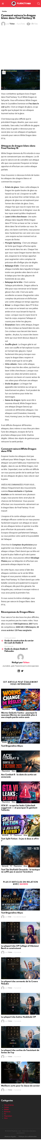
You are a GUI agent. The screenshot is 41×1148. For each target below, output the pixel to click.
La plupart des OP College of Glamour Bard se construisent (20, 947)
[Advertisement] (20, 48)
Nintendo (5, 835)
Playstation (6, 709)
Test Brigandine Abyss (12, 746)
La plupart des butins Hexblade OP (18, 1017)
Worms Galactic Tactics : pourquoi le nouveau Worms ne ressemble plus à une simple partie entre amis (19, 715)
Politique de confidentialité (28, 1136)
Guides (4, 742)
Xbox (13, 709)
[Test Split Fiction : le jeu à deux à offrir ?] (20, 825)
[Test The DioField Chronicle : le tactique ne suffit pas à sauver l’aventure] (20, 856)
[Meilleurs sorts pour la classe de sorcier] (20, 1072)
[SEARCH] (38, 3)
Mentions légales (10, 1136)
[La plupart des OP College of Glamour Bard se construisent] (20, 933)
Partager (4, 72)
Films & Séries (9, 1105)
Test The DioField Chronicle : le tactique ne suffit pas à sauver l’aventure (20, 871)
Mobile (6, 1109)
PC (11, 835)
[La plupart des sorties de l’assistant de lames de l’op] (20, 1037)
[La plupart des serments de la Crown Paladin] (20, 968)
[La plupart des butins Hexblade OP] (20, 1004)
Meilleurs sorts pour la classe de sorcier (20, 1086)
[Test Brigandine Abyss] (20, 733)
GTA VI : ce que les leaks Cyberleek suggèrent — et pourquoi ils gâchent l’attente (19, 808)
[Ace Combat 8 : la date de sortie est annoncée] (20, 761)
